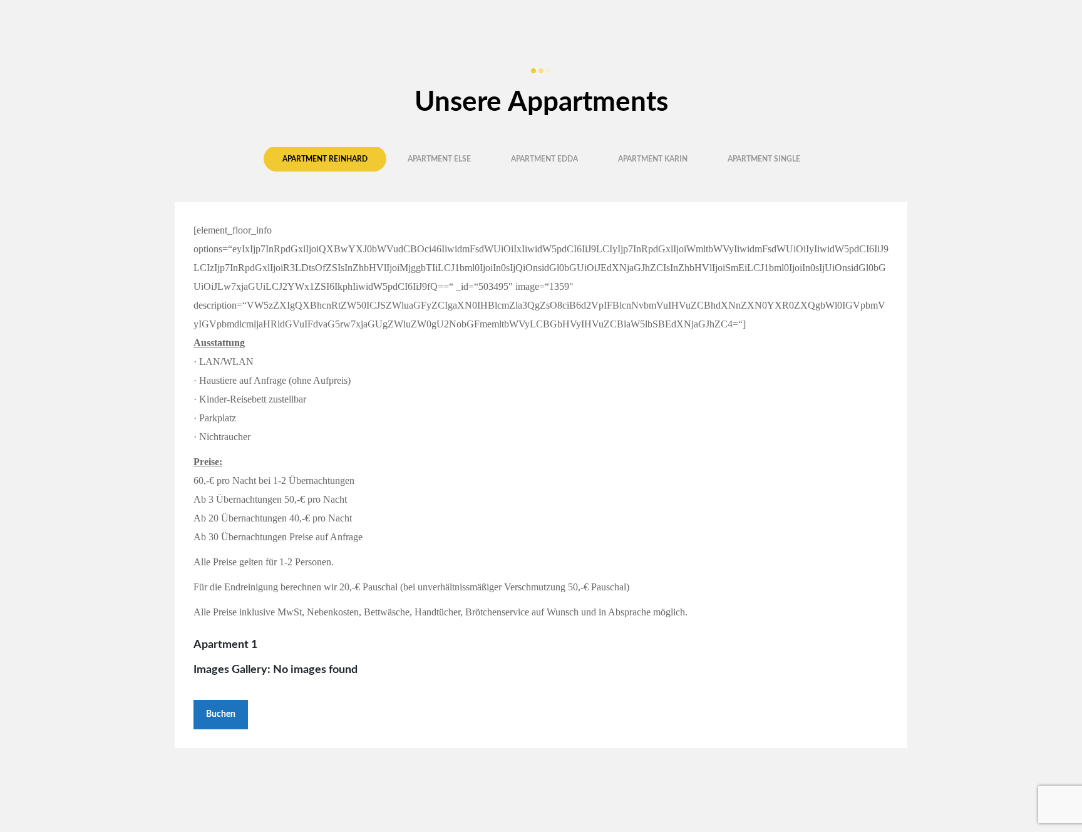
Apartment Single (764, 159)
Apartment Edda (544, 159)
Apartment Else (439, 159)
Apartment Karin (653, 159)
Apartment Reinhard (325, 159)
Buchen (220, 714)
